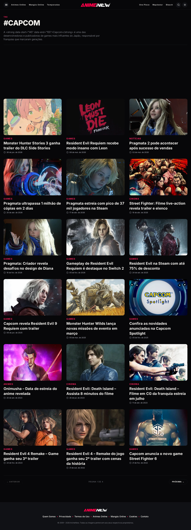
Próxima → (178, 482)
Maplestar (158, 5)
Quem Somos (49, 516)
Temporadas (53, 5)
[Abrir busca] (178, 4)
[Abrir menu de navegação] (6, 4)
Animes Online (18, 5)
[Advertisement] (95, 72)
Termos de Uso (81, 516)
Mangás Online (36, 5)
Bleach (169, 5)
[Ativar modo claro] (184, 4)
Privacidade (65, 516)
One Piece (144, 5)
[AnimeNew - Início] (95, 5)
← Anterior (13, 482)
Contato (144, 516)
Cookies (133, 516)
